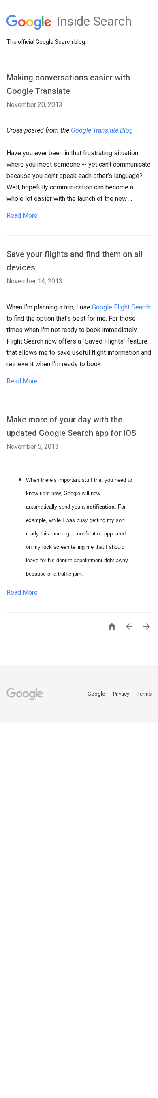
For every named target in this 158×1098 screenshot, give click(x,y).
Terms (144, 694)
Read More (22, 216)
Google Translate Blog (102, 130)
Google (97, 694)
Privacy (121, 694)
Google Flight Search (121, 307)
